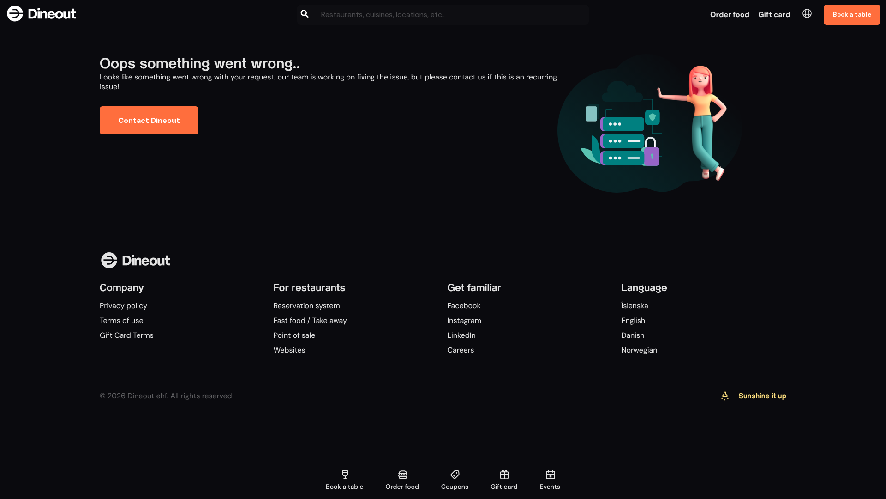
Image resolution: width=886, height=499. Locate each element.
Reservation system (307, 305)
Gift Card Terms (127, 335)
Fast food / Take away (310, 320)
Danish (632, 335)
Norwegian (639, 350)
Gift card (774, 14)
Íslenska (634, 305)
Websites (289, 350)
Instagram (464, 320)
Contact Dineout (149, 120)
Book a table (852, 14)
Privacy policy (123, 305)
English (633, 320)
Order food (729, 14)
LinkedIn (462, 335)
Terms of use (122, 320)
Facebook (464, 305)
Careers (461, 350)
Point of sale (294, 335)
